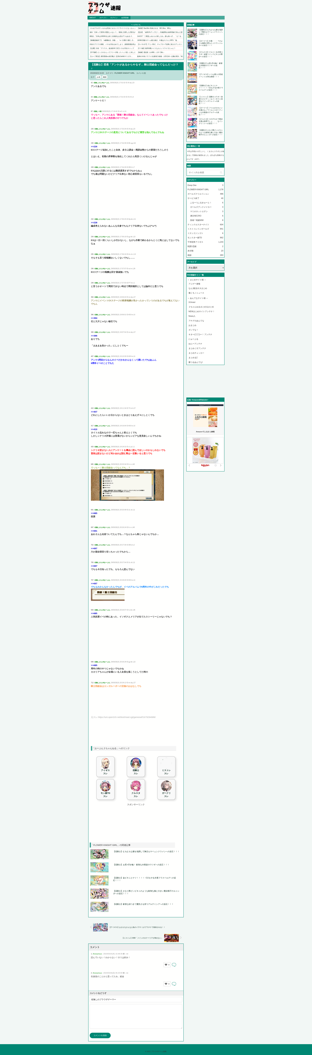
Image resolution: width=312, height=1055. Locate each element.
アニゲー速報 (194, 284)
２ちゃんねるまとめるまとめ (201, 307)
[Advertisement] (136, 197)
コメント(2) (141, 73)
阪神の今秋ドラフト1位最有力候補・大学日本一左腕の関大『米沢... (161, 56)
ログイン (114, 18)
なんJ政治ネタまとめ (198, 288)
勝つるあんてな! (196, 362)
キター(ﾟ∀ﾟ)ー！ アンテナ (200, 334)
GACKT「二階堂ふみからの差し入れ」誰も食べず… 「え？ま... (160, 36)
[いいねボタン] (166, 965)
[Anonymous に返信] (174, 965)
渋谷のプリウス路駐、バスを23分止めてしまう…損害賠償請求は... (113, 44)
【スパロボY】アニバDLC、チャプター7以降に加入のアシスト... (160, 44)
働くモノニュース (196, 293)
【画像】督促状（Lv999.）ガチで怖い (150, 52)
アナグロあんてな (196, 321)
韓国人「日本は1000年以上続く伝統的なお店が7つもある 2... (111, 36)
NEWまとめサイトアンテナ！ (202, 311)
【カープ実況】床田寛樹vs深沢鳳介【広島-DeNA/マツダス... (111, 56)
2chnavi (192, 302)
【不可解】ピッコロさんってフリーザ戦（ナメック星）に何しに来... (114, 52)
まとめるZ (193, 358)
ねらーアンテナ (195, 344)
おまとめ (192, 325)
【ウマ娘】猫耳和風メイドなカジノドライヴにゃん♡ (156, 48)
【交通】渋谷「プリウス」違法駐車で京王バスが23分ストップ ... (113, 48)
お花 (98, 77)
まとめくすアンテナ (197, 348)
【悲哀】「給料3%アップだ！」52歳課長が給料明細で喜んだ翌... (160, 32)
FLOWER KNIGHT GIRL (124, 73)
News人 (192, 316)
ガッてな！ (193, 330)
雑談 (105, 77)
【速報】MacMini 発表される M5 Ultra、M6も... (154, 28)
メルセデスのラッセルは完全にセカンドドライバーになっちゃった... (114, 28)
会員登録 (125, 18)
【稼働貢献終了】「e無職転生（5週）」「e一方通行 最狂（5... (112, 40)
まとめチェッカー (196, 353)
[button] (221, 172)
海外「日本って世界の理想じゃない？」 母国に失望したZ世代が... (113, 32)
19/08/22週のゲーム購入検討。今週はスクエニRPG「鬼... (157, 40)
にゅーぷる (193, 339)
